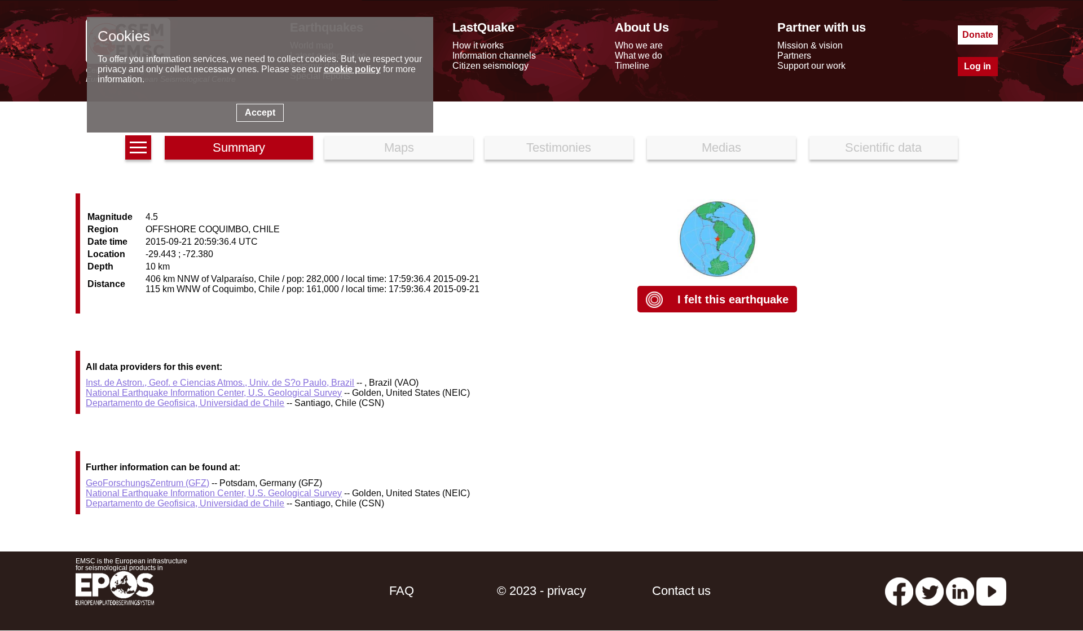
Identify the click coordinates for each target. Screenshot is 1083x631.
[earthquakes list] (138, 147)
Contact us (681, 591)
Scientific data (883, 147)
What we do (638, 55)
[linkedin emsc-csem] (960, 591)
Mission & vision (810, 45)
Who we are (639, 45)
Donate (977, 34)
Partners (794, 55)
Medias (721, 147)
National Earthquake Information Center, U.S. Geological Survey (214, 393)
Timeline (632, 65)
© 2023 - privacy (541, 591)
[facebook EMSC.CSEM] (899, 591)
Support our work (811, 65)
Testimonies (558, 147)
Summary (239, 147)
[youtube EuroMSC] (991, 591)
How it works (478, 45)
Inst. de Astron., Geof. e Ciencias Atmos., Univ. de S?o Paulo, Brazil (220, 382)
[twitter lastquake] (929, 591)
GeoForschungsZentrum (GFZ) (147, 483)
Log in (977, 66)
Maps (399, 147)
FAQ (401, 591)
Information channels (494, 55)
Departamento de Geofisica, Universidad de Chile (185, 403)
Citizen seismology (490, 65)
